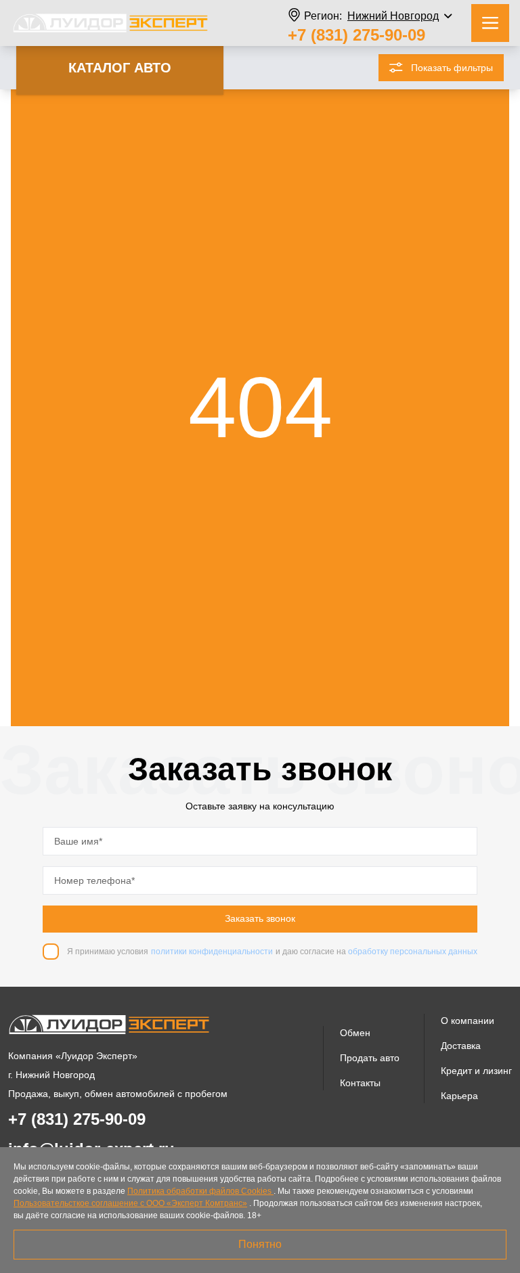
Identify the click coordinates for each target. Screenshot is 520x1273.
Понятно (260, 1244)
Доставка (461, 1045)
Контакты (360, 1082)
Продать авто (369, 1057)
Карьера (459, 1095)
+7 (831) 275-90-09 (356, 35)
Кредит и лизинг (476, 1070)
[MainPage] (110, 23)
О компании (467, 1020)
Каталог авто (119, 67)
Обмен (355, 1032)
